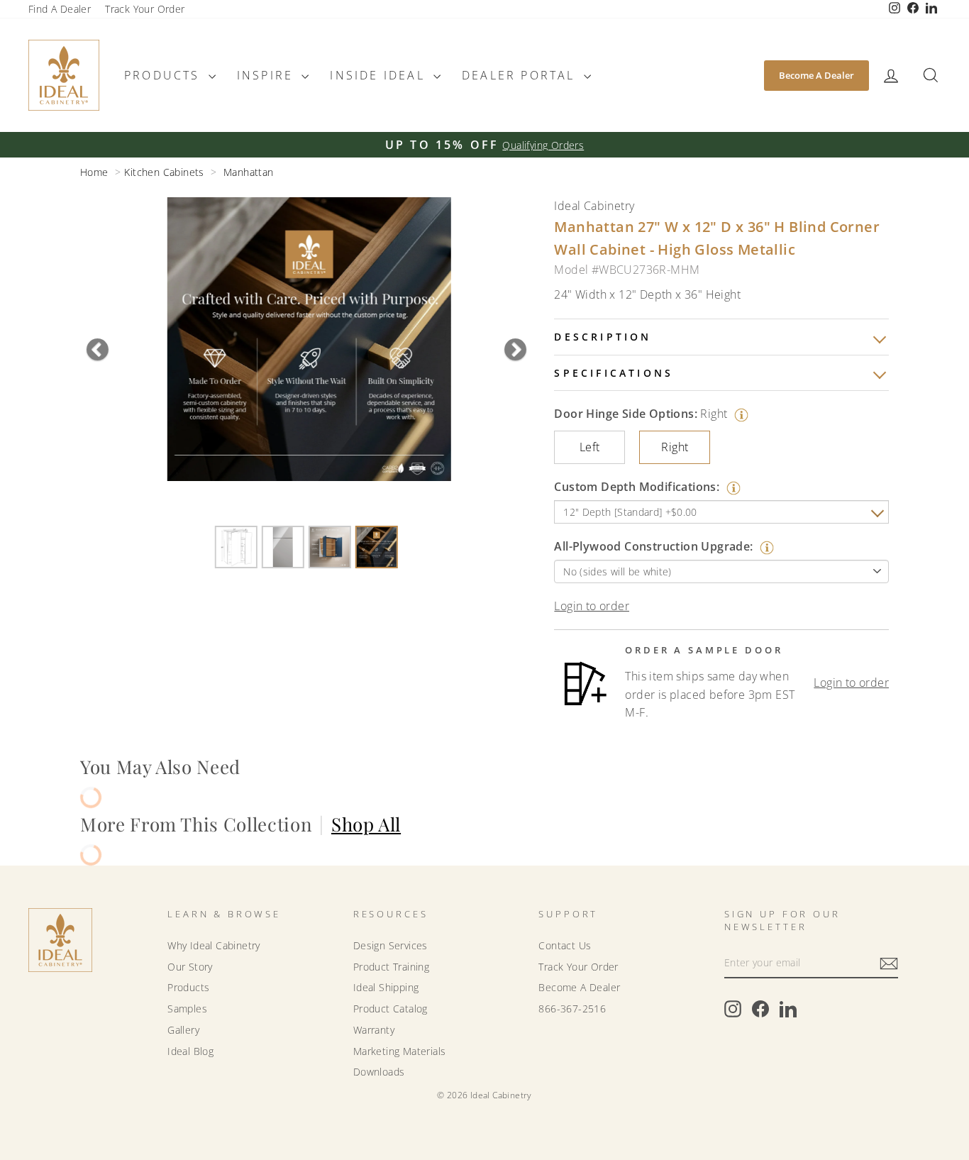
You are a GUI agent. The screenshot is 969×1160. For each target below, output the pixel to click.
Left (590, 447)
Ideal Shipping (386, 987)
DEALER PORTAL (521, 75)
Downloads (379, 1071)
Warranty (373, 1030)
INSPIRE (268, 75)
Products (188, 987)
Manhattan (248, 172)
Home (94, 172)
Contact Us (564, 945)
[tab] (721, 337)
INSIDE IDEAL (380, 75)
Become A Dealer (816, 75)
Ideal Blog (190, 1051)
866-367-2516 (572, 1008)
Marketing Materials (399, 1051)
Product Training (391, 966)
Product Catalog (390, 1008)
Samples (187, 1008)
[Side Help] (739, 413)
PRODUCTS (164, 75)
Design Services (390, 945)
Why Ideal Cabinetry (213, 945)
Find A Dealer (59, 9)
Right (674, 447)
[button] (891, 75)
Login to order (591, 606)
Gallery (183, 1030)
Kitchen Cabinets (164, 172)
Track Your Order (144, 9)
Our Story (190, 966)
